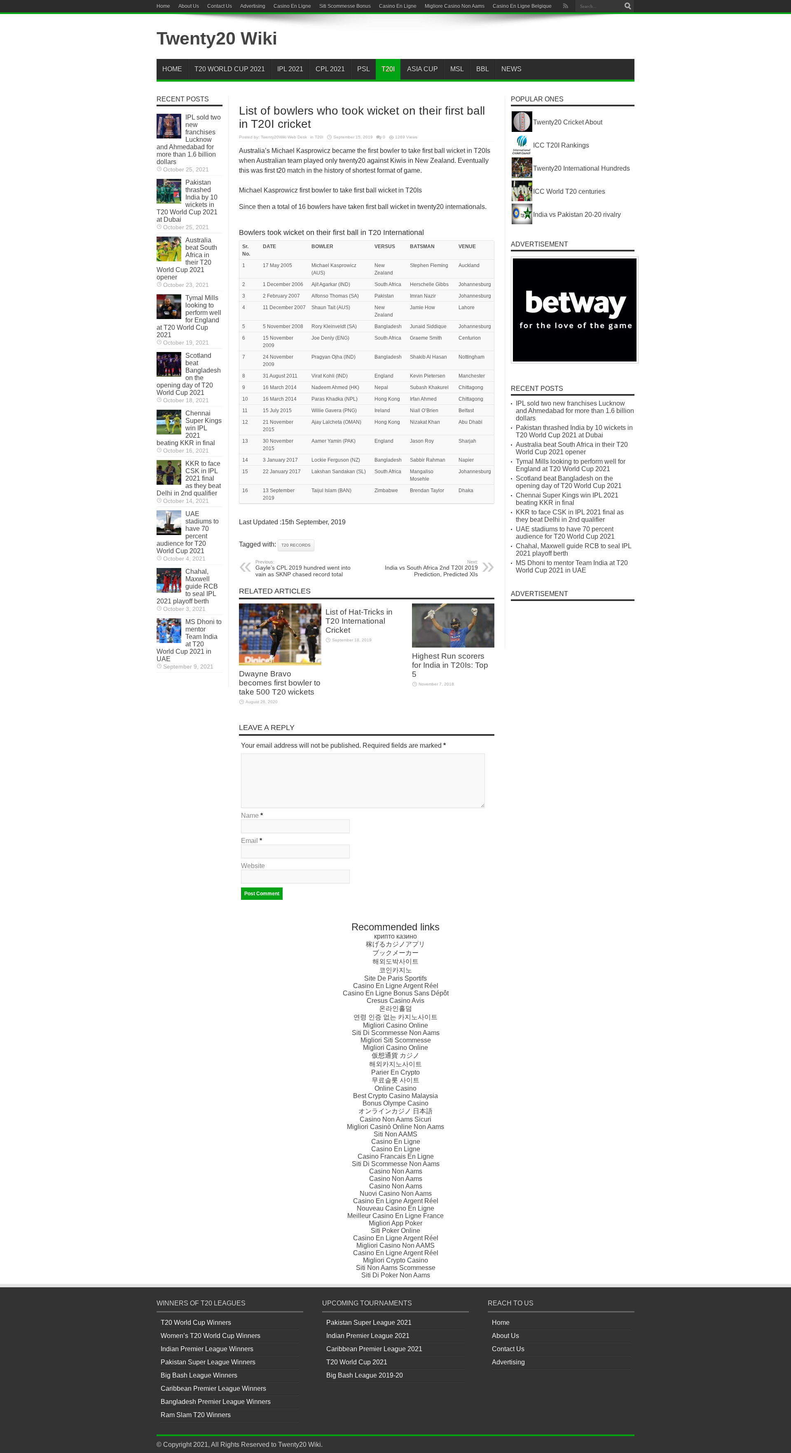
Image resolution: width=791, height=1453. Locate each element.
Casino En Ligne (292, 6)
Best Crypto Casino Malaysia (395, 1095)
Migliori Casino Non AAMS (395, 1245)
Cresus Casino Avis (395, 1000)
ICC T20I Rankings (561, 145)
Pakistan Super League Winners (208, 1362)
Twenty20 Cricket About (567, 122)
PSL (363, 69)
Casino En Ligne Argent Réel (395, 985)
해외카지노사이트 (395, 1064)
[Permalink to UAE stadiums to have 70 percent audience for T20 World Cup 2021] (169, 532)
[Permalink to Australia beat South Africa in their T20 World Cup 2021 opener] (169, 259)
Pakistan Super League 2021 (369, 1322)
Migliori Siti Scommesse (395, 1040)
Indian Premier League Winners (207, 1348)
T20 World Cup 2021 (229, 69)
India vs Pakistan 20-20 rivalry (577, 214)
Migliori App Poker (395, 1223)
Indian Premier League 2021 (368, 1335)
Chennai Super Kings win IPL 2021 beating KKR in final (189, 428)
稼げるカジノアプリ (395, 944)
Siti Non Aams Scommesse (395, 1267)
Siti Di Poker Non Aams (395, 1275)
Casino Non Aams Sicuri (395, 1119)
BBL (482, 69)
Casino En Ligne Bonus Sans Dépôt (396, 993)
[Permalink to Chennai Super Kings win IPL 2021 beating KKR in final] (169, 432)
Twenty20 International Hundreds (581, 168)
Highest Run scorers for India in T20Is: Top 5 (450, 665)
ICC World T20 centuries (569, 191)
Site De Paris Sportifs (395, 978)
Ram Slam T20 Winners (196, 1414)
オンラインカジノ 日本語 (395, 1111)
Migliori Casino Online (395, 1025)
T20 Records (296, 545)
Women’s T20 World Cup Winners (210, 1335)
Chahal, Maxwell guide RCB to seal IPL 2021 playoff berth (187, 586)
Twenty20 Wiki (217, 38)
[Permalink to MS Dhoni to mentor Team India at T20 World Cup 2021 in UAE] (169, 640)
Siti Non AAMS (395, 1134)
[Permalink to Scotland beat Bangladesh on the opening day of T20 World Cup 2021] (169, 374)
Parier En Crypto (395, 1072)
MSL (457, 69)
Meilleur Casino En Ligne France (395, 1215)
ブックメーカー (395, 952)
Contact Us (219, 6)
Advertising (252, 6)
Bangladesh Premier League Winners (216, 1401)
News (511, 69)
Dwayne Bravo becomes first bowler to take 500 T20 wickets (280, 682)
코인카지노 (395, 970)
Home (163, 6)
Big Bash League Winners (199, 1375)
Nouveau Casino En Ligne (395, 1208)
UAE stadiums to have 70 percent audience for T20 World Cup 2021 (188, 532)
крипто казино (395, 936)
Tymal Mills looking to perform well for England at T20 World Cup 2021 (189, 316)
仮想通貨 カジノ (395, 1055)
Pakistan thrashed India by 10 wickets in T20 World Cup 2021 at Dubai (187, 201)
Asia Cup (422, 69)
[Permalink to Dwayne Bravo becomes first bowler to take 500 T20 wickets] (280, 663)
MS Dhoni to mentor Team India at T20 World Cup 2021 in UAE (189, 640)
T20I (388, 69)
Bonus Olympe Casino (395, 1103)
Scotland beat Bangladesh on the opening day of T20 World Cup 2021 (189, 374)
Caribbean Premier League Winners (213, 1388)
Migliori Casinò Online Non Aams (395, 1126)
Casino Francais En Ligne (396, 1156)
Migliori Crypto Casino (395, 1260)
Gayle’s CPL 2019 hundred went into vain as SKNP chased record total (303, 568)
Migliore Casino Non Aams (454, 6)
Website (253, 865)
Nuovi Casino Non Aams (396, 1193)
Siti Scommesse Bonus (345, 6)
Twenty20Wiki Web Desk (284, 137)
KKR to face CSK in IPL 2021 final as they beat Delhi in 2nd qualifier (189, 478)
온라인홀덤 (395, 1008)
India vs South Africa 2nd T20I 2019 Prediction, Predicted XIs (431, 568)
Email (249, 840)
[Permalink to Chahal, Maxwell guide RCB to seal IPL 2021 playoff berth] (169, 590)
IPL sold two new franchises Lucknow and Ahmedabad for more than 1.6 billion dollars (189, 139)
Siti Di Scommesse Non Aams (396, 1032)
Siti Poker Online (395, 1230)
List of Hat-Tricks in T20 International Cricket (359, 621)
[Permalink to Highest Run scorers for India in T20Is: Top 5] (453, 645)
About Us (188, 6)
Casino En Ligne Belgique (522, 6)
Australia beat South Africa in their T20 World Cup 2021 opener (187, 259)
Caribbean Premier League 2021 (374, 1348)
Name (250, 815)
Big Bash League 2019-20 (364, 1375)
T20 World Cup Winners (196, 1322)
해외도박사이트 (395, 961)
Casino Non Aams (395, 1171)
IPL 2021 (290, 69)
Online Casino (395, 1088)
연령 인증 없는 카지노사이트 (395, 1017)
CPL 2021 (330, 69)
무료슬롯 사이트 (395, 1080)
